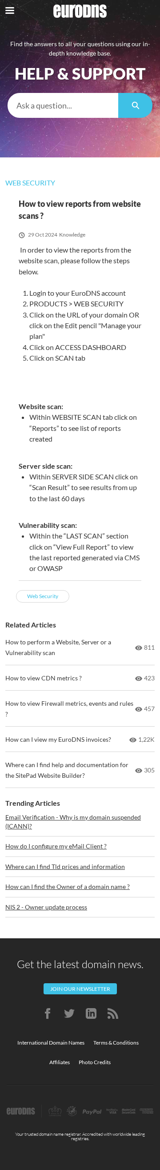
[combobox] (63, 105)
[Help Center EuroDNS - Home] (80, 11)
